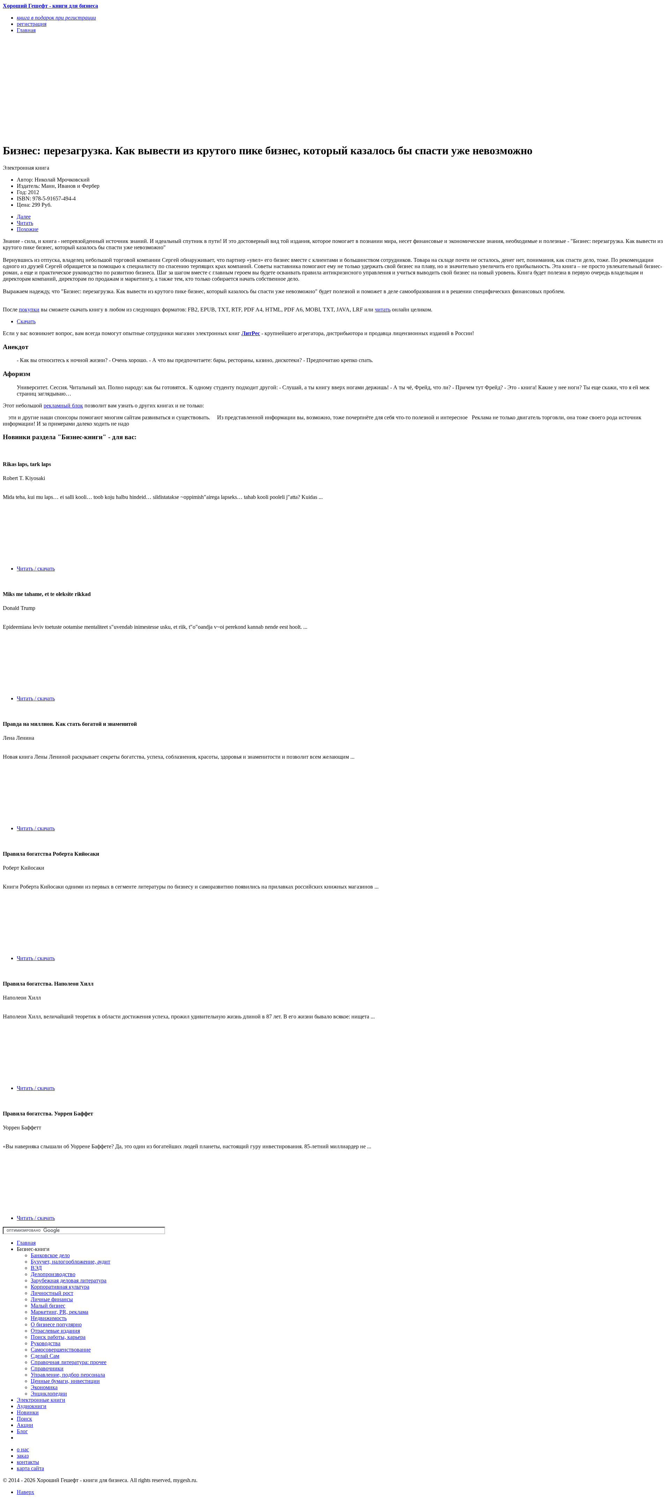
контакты (28, 1462)
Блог (22, 1431)
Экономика (44, 1387)
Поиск (24, 1419)
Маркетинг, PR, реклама (59, 1312)
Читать (25, 223)
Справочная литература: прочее (68, 1362)
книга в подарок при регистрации (56, 18)
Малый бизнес (48, 1306)
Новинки (28, 1412)
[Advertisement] (212, 88)
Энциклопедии (49, 1394)
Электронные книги (41, 1400)
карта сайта (30, 1468)
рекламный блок (63, 405)
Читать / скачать (36, 569)
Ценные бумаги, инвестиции (65, 1381)
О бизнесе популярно (56, 1324)
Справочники (47, 1368)
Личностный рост (52, 1293)
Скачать (26, 321)
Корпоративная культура (60, 1287)
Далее (24, 217)
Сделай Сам (45, 1356)
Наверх (25, 1492)
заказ (23, 1456)
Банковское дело (50, 1255)
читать (382, 309)
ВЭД (36, 1268)
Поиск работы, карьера (58, 1337)
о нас (23, 1449)
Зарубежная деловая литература (68, 1280)
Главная (26, 1243)
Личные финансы (52, 1299)
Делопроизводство (53, 1274)
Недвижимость (49, 1318)
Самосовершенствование (61, 1350)
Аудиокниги (31, 1406)
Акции (25, 1425)
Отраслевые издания (55, 1331)
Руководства (45, 1343)
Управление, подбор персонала (68, 1375)
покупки (29, 309)
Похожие (27, 229)
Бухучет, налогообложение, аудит (70, 1262)
